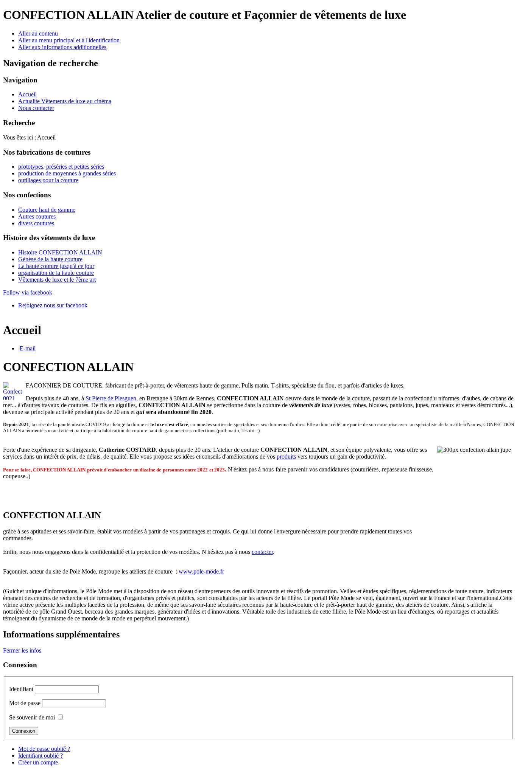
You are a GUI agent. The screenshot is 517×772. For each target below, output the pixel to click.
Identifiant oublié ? (40, 755)
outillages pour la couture (48, 180)
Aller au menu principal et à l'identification (69, 40)
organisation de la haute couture (56, 273)
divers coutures (36, 223)
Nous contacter (36, 108)
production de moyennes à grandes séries (67, 173)
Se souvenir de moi (32, 717)
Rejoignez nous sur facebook (52, 305)
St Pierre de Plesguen (111, 398)
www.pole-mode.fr (201, 571)
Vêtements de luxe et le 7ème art (57, 279)
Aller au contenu (38, 33)
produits (286, 456)
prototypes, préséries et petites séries (61, 166)
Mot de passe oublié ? (44, 749)
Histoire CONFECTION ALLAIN (60, 252)
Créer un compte (38, 762)
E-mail (27, 348)
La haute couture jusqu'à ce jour (56, 266)
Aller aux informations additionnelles (62, 47)
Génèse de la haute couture (50, 259)
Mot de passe (24, 703)
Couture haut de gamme (46, 209)
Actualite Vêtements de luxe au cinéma (64, 101)
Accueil (27, 94)
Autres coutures (37, 216)
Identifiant (21, 689)
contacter (262, 552)
